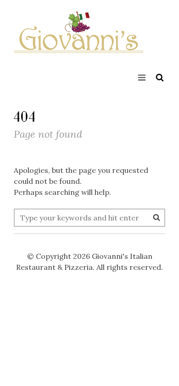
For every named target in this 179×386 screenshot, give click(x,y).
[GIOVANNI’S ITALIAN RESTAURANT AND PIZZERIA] (78, 38)
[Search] (156, 217)
